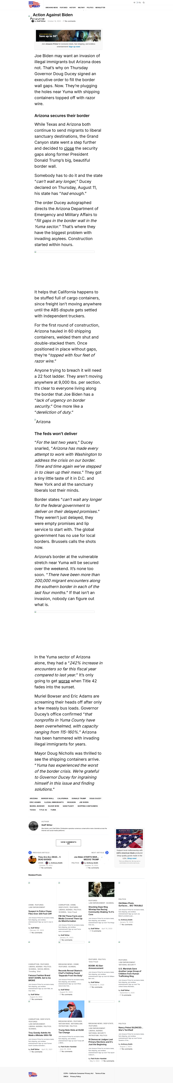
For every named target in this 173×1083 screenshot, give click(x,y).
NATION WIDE (64, 1024)
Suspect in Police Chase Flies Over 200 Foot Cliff (40, 912)
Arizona (34, 798)
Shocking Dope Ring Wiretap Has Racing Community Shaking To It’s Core (101, 911)
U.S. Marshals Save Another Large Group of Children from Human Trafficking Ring (130, 972)
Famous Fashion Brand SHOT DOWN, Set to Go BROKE (39, 978)
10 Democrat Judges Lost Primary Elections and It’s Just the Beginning (101, 1042)
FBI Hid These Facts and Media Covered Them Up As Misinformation (70, 918)
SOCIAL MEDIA (43, 969)
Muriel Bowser (37, 806)
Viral (38, 971)
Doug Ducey (95, 798)
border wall (47, 798)
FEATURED (39, 905)
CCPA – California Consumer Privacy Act (78, 1073)
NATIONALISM (76, 1024)
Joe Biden (84, 802)
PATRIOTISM (64, 1026)
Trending (32, 971)
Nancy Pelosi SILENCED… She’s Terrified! (131, 1028)
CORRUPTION (63, 905)
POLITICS (75, 863)
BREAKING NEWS (65, 964)
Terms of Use (100, 1073)
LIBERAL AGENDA (66, 910)
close (69, 148)
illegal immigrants (53, 802)
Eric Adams (35, 802)
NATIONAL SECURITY (127, 965)
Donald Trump (79, 798)
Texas (33, 810)
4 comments (126, 995)
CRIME (40, 863)
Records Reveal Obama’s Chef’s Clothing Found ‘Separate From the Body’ (70, 973)
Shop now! (132, 858)
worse (64, 680)
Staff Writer (46, 825)
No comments (70, 21)
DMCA (66, 1076)
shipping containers (88, 806)
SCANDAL (62, 912)
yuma (53, 810)
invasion (71, 802)
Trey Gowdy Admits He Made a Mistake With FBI (40, 1034)
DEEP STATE (63, 907)
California (62, 798)
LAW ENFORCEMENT (37, 907)
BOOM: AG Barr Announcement (96, 966)
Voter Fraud (72, 912)
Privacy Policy (75, 1076)
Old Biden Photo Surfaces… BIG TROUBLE (131, 904)
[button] (137, 2)
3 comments (96, 931)
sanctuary (68, 806)
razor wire (53, 806)
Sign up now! (74, 47)
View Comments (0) (68, 843)
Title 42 (43, 810)
